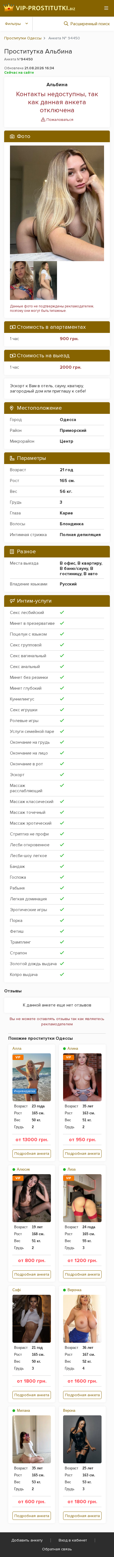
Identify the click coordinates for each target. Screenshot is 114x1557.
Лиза (71, 1169)
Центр (66, 441)
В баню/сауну (74, 568)
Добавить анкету (27, 1540)
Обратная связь (57, 1549)
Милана (23, 1410)
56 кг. (66, 491)
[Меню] (106, 8)
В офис (67, 563)
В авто (91, 574)
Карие (66, 513)
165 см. (67, 480)
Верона (69, 1410)
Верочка (73, 1290)
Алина (72, 1048)
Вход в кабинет (73, 1540)
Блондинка (72, 524)
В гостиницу (76, 571)
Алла (16, 1048)
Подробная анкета (31, 1153)
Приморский (73, 430)
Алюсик (23, 1169)
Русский (68, 584)
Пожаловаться (59, 119)
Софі (16, 1290)
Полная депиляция (80, 534)
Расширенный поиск (90, 24)
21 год (66, 470)
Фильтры (13, 23)
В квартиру (89, 563)
